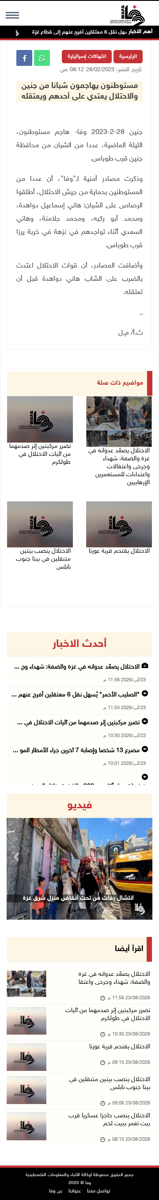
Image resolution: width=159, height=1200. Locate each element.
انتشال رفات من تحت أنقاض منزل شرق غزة (78, 898)
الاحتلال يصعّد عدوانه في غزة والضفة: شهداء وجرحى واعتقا (114, 978)
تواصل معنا (98, 1191)
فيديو (79, 805)
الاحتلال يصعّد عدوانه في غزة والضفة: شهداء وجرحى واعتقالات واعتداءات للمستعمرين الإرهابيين (119, 466)
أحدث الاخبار (79, 644)
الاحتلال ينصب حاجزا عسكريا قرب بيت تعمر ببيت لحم (109, 1119)
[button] (18, 857)
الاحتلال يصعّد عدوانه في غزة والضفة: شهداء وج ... (77, 667)
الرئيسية (128, 57)
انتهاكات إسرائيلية (87, 57)
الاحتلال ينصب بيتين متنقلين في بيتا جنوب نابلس (43, 559)
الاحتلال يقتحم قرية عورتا (119, 551)
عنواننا (74, 1191)
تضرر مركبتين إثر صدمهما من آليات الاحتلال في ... (78, 722)
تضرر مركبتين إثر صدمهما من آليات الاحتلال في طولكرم (40, 454)
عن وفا (56, 1191)
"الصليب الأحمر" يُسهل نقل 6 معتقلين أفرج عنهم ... (75, 695)
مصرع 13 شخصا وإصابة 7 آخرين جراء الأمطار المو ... (76, 750)
